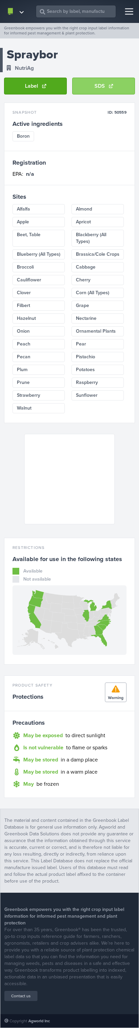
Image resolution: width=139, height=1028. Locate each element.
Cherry (83, 280)
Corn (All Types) (92, 293)
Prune (23, 382)
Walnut (24, 408)
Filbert (23, 305)
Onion (23, 331)
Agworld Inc (39, 1021)
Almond (84, 209)
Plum (22, 369)
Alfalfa (23, 209)
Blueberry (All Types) (38, 254)
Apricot (83, 222)
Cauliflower (29, 280)
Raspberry (87, 382)
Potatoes (85, 369)
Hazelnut (26, 318)
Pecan (23, 357)
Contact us (21, 996)
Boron (23, 136)
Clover (24, 293)
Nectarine (86, 318)
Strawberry (28, 395)
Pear (81, 344)
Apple (23, 222)
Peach (23, 344)
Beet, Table (28, 235)
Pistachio (85, 357)
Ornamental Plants (96, 331)
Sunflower (87, 395)
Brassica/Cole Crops (97, 254)
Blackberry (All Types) (91, 238)
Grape (82, 305)
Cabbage (85, 267)
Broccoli (25, 267)
